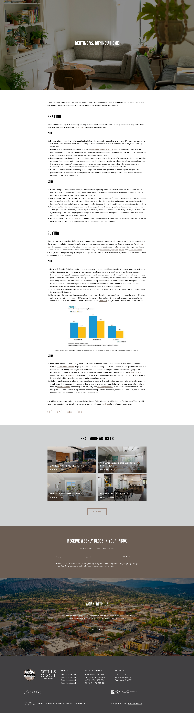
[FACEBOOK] (26, 692)
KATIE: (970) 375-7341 (95, 680)
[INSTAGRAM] (32, 692)
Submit (126, 557)
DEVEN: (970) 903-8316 (95, 677)
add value (103, 301)
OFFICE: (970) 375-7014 (96, 683)
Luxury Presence (76, 703)
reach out (106, 404)
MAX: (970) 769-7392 (94, 674)
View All (97, 512)
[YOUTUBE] (38, 692)
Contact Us (97, 630)
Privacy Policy (109, 566)
